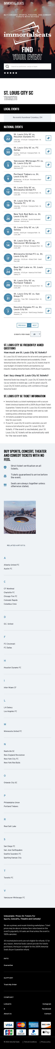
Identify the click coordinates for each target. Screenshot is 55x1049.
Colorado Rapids (11, 600)
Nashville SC (9, 751)
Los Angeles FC (10, 712)
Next (35, 326)
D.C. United (8, 624)
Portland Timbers (11, 807)
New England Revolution (14, 755)
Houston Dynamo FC (12, 668)
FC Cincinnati (9, 644)
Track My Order (10, 985)
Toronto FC (8, 878)
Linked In (7, 1004)
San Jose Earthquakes (13, 850)
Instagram (47, 1004)
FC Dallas (8, 648)
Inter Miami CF (10, 688)
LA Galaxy (8, 708)
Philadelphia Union (12, 803)
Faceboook (46, 1009)
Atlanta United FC (11, 565)
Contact (47, 1014)
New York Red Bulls (12, 763)
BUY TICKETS (48, 138)
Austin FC (8, 569)
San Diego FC (9, 846)
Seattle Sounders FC (12, 854)
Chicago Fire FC (10, 597)
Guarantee (8, 965)
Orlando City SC (10, 783)
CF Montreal (9, 589)
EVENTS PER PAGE (22, 334)
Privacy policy (46, 1042)
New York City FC (11, 759)
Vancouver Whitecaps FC (14, 898)
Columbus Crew (10, 604)
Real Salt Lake (10, 827)
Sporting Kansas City (12, 858)
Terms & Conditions (30, 1042)
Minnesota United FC (13, 731)
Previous (22, 326)
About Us (8, 1014)
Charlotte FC (9, 593)
